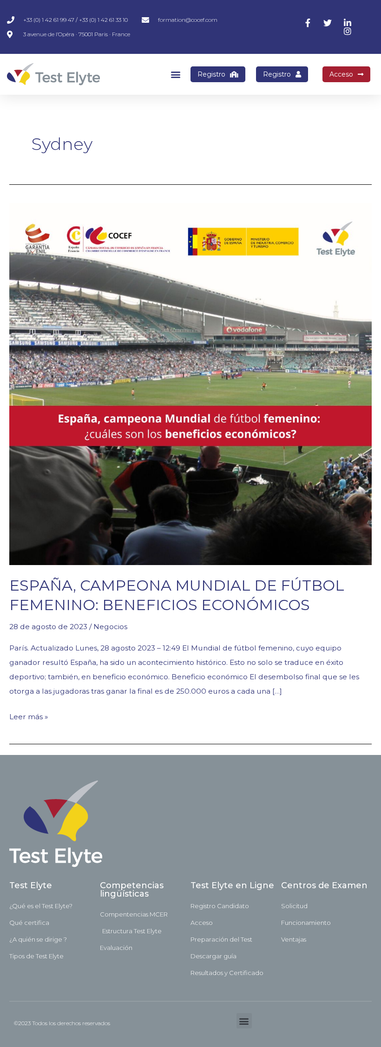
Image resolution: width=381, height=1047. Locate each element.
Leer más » (28, 715)
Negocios (110, 626)
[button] (175, 74)
